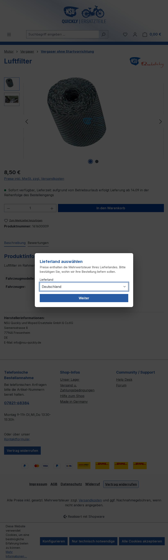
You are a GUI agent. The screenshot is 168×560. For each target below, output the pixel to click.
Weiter (84, 298)
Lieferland (46, 279)
